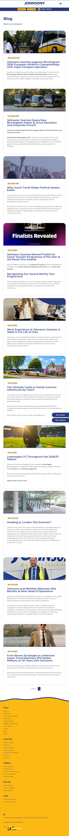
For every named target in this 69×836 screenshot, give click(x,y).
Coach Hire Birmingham (11, 752)
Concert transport (9, 788)
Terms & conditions (9, 774)
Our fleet (6, 755)
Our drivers (7, 757)
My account (22, 9)
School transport (8, 747)
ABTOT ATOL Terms (9, 802)
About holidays (8, 766)
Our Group (6, 718)
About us (6, 711)
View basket (31, 9)
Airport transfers (8, 750)
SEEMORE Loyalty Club (10, 723)
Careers (5, 728)
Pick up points (7, 790)
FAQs (5, 733)
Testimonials (7, 726)
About (6, 708)
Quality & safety (8, 721)
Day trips (7, 782)
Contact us (6, 713)
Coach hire (7, 739)
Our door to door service (11, 771)
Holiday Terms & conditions (13, 822)
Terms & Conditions (9, 799)
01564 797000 (46, 9)
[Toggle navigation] (60, 3)
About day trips (8, 785)
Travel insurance (8, 776)
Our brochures (8, 769)
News (5, 731)
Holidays (7, 763)
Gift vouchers (60, 420)
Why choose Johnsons (10, 716)
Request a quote (8, 742)
